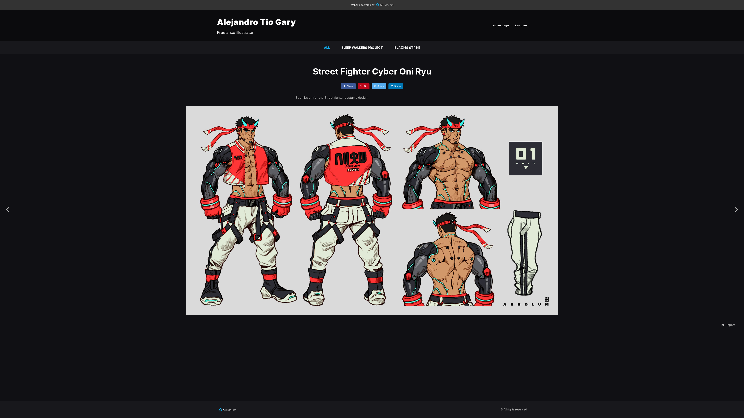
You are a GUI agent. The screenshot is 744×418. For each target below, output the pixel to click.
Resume (521, 25)
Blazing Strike (407, 48)
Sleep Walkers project (362, 48)
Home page (501, 25)
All (327, 48)
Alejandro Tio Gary (256, 22)
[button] (727, 325)
